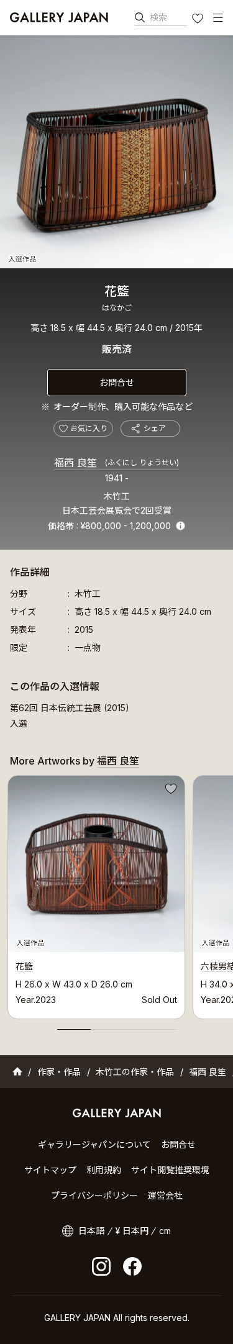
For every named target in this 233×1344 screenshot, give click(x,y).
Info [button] (180, 525)
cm (165, 1230)
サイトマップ (50, 1170)
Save (170, 791)
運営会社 (165, 1195)
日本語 (91, 1230)
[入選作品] (116, 151)
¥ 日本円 (132, 1230)
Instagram (101, 1266)
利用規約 (103, 1170)
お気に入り (199, 20)
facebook (132, 1266)
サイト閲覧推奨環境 (170, 1170)
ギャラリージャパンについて (94, 1144)
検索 (158, 17)
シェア (155, 428)
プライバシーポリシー (94, 1195)
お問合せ (116, 382)
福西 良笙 (116, 462)
